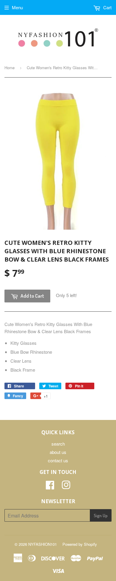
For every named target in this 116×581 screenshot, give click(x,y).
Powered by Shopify (79, 544)
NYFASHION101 (42, 544)
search (58, 444)
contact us (58, 460)
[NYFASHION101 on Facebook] (50, 486)
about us (58, 452)
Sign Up (101, 515)
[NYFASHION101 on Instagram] (66, 486)
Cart (107, 7)
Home (9, 67)
